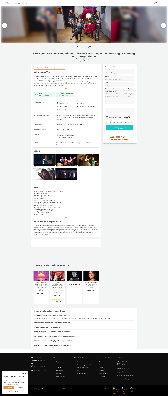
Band (100, 362)
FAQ (78, 370)
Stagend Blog (60, 373)
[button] (15, 391)
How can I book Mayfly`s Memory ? (47, 327)
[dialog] (15, 382)
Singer (101, 368)
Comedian (102, 376)
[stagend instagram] (125, 390)
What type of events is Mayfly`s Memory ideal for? (53, 341)
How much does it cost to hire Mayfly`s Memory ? (52, 315)
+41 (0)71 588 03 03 (113, 138)
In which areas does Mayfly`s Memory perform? (52, 322)
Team (57, 365)
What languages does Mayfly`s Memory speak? (52, 332)
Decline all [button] (20, 387)
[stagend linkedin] (133, 390)
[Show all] (66, 88)
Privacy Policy (124, 124)
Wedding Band (103, 373)
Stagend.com (60, 362)
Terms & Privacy (64, 389)
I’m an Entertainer (82, 368)
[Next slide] (163, 25)
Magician (101, 370)
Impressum (59, 370)
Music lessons (81, 373)
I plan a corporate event (84, 362)
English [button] (155, 3)
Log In (145, 3)
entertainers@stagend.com (125, 379)
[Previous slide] (4, 25)
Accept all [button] (9, 387)
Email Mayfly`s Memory (120, 139)
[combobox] (23, 373)
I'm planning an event (84, 365)
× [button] (25, 373)
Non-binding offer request (120, 127)
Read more (15, 384)
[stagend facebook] (116, 390)
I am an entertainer (131, 3)
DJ (100, 365)
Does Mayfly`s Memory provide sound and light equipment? (56, 336)
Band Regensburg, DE (84, 47)
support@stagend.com (124, 372)
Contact (58, 368)
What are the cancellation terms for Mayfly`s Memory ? (55, 345)
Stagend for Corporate (112, 3)
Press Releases (60, 376)
